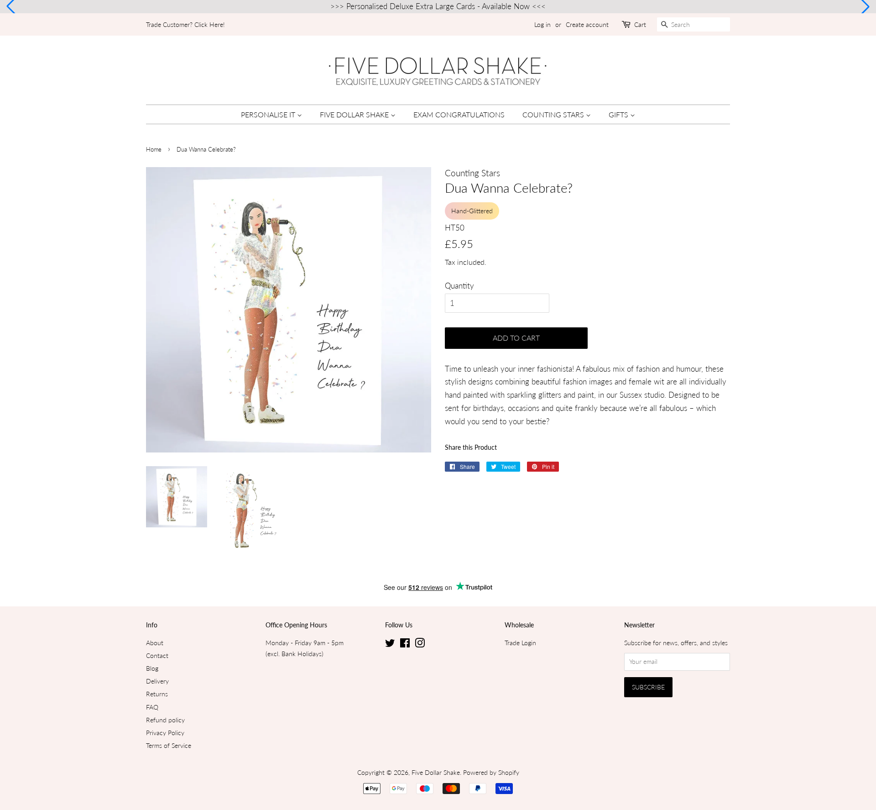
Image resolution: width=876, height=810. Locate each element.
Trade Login (520, 643)
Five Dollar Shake (355, 114)
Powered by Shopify (491, 772)
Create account (587, 24)
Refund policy (165, 720)
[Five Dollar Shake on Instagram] (420, 644)
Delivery (157, 681)
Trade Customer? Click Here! (185, 24)
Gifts (619, 114)
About (154, 643)
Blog (152, 668)
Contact (157, 655)
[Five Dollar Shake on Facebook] (405, 644)
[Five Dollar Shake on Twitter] (390, 644)
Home (154, 149)
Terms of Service (168, 745)
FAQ (152, 707)
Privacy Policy (165, 732)
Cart (640, 24)
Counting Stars (554, 114)
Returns (157, 694)
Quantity (459, 285)
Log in (542, 24)
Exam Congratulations (459, 114)
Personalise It (269, 114)
